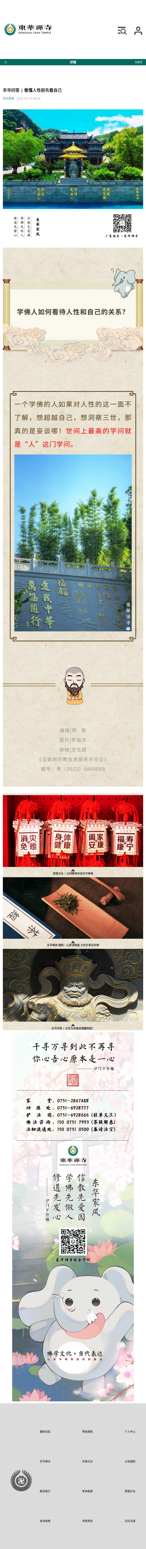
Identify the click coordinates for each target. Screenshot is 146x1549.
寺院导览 (87, 1521)
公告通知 (130, 1461)
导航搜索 (87, 1431)
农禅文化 (87, 1461)
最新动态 (45, 1431)
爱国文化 (130, 1491)
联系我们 (45, 1491)
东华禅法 (45, 1461)
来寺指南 (45, 1521)
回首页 (138, 62)
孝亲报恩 (87, 1491)
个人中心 (130, 1431)
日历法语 (130, 1521)
